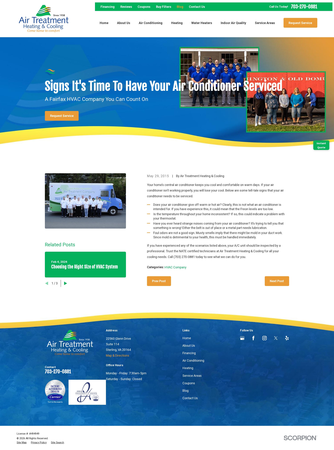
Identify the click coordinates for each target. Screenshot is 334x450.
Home (186, 338)
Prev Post (159, 281)
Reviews (126, 7)
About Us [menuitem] (123, 23)
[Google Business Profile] (242, 338)
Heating (187, 368)
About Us (188, 345)
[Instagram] (264, 338)
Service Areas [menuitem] (265, 23)
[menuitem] (22, 442)
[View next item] (65, 283)
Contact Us (197, 7)
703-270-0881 (304, 6)
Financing (108, 7)
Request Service (300, 23)
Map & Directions (117, 355)
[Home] (44, 18)
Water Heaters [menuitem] (201, 23)
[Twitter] (276, 338)
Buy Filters (163, 7)
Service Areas (192, 375)
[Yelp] (287, 338)
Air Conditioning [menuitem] (150, 23)
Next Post (277, 281)
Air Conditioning (193, 360)
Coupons (144, 7)
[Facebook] (253, 338)
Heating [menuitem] (177, 23)
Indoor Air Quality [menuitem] (233, 23)
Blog (180, 7)
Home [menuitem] (104, 23)
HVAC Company (175, 267)
